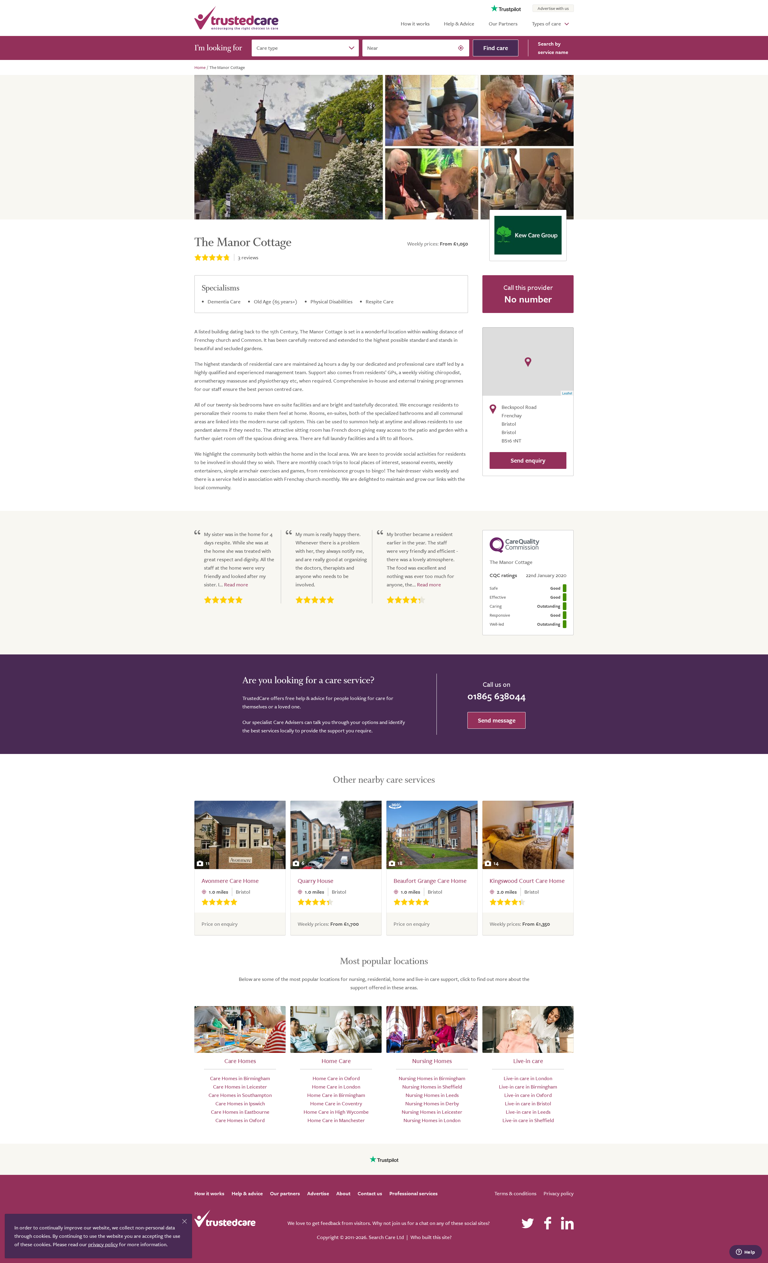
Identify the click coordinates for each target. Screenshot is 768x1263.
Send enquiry (528, 460)
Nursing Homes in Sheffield (432, 1086)
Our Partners (503, 23)
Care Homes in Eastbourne (240, 1112)
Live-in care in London (528, 1078)
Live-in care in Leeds (528, 1112)
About (343, 1193)
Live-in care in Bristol (528, 1103)
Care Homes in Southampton (240, 1095)
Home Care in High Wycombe (336, 1112)
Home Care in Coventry (336, 1103)
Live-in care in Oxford (528, 1095)
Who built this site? (431, 1237)
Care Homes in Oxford (240, 1120)
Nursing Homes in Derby (432, 1103)
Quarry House (315, 880)
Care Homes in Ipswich (240, 1103)
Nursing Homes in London (432, 1120)
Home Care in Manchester (336, 1120)
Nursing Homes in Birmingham (432, 1078)
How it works (415, 23)
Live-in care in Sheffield (528, 1120)
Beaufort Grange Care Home (430, 880)
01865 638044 (496, 695)
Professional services (413, 1193)
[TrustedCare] (236, 18)
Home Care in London (336, 1086)
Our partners (285, 1193)
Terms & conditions (515, 1193)
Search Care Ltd (386, 1237)
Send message (496, 720)
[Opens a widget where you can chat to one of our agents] (745, 1252)
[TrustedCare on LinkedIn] (567, 1223)
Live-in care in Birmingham (528, 1086)
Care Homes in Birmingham (240, 1078)
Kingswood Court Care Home (527, 880)
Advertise (318, 1193)
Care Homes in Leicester (240, 1086)
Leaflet (567, 393)
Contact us (370, 1193)
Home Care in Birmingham (336, 1095)
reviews (248, 257)
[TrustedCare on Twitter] (527, 1223)
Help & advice (247, 1193)
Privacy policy (559, 1193)
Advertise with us (553, 8)
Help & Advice (459, 23)
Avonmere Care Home (230, 880)
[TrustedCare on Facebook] (547, 1223)
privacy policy (103, 1244)
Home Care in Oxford (336, 1078)
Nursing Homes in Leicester (432, 1112)
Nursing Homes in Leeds (432, 1095)
